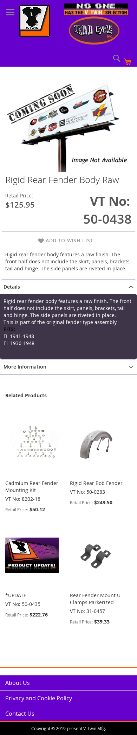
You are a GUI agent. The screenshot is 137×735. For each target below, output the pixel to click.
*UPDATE (15, 595)
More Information (25, 366)
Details (12, 286)
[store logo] (34, 22)
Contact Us (19, 713)
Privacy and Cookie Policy (38, 698)
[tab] (68, 286)
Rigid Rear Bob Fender (96, 483)
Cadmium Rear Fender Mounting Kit (31, 486)
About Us (17, 683)
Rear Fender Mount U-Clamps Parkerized (96, 599)
